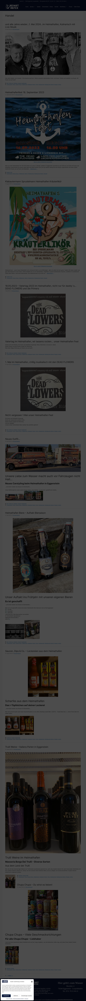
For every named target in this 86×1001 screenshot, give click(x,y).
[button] (31, 981)
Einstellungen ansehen (26, 995)
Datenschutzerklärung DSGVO (18, 998)
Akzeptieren (6, 995)
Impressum (26, 998)
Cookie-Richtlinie (9, 998)
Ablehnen (16, 995)
